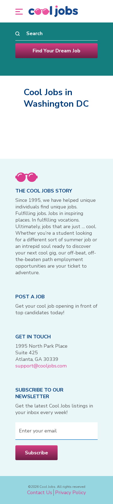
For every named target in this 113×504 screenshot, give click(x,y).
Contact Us (39, 492)
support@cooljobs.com (41, 366)
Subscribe (36, 452)
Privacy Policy (70, 492)
